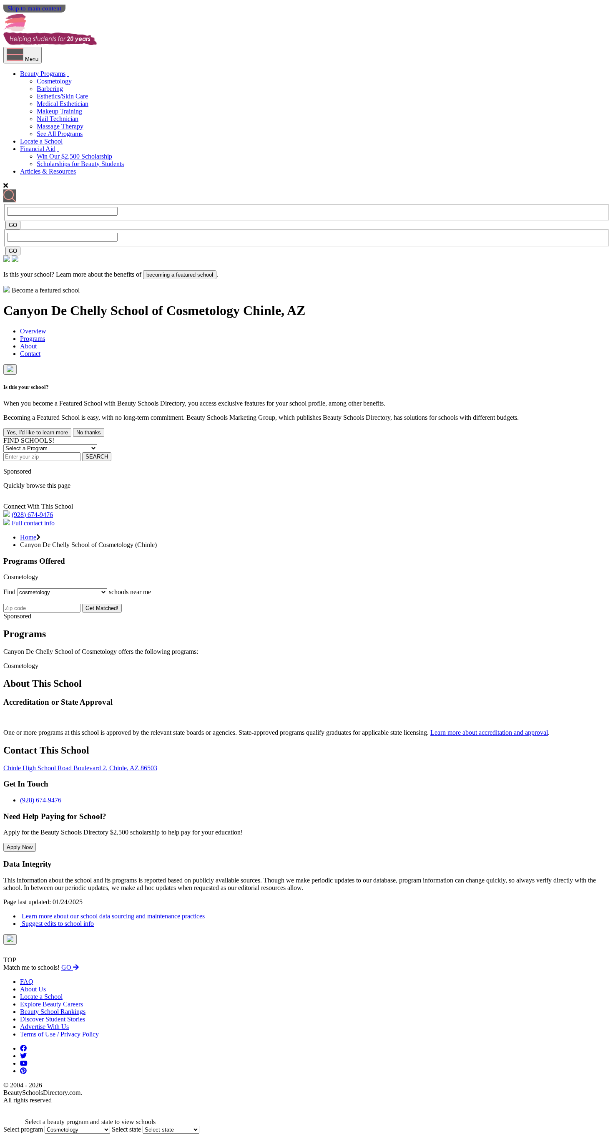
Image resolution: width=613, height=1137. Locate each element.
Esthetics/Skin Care (62, 96)
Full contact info (33, 523)
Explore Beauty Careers (51, 1004)
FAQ (26, 981)
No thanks (88, 432)
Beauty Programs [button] (42, 73)
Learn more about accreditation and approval (489, 732)
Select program (23, 1129)
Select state (126, 1129)
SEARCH (96, 457)
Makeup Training (59, 111)
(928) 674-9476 (32, 514)
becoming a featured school (179, 275)
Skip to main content (34, 8)
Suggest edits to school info (57, 923)
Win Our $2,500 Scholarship (74, 156)
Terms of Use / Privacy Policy (59, 1034)
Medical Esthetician (62, 103)
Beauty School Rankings (52, 1011)
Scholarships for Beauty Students (80, 163)
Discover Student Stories (52, 1019)
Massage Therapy (60, 126)
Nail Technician (57, 118)
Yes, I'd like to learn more (37, 432)
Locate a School (41, 141)
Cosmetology (54, 81)
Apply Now (20, 847)
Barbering (50, 88)
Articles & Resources (48, 171)
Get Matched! (101, 608)
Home (28, 537)
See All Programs (60, 133)
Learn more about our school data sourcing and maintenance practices (112, 916)
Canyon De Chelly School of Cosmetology (123, 310)
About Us (33, 989)
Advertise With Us (44, 1026)
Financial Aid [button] (37, 148)
